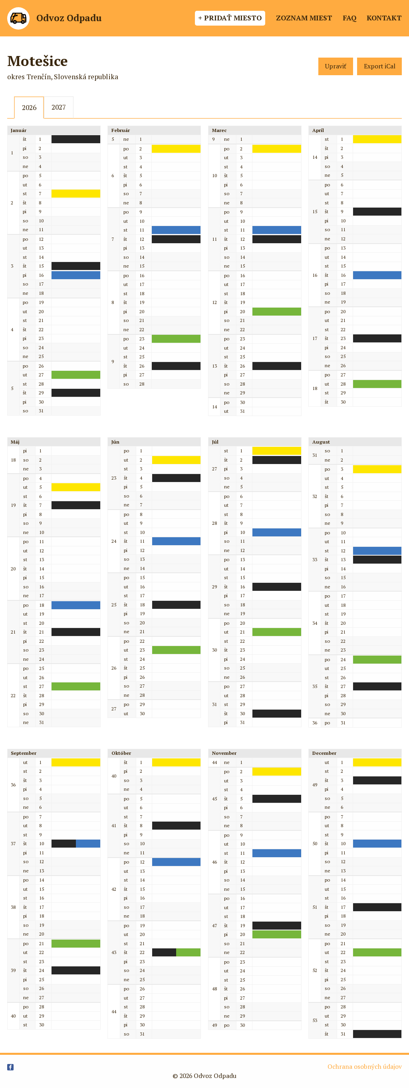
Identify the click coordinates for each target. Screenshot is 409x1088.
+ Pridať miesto (230, 17)
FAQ (349, 17)
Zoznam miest (304, 17)
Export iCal (379, 66)
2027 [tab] (59, 107)
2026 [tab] (29, 107)
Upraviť (335, 66)
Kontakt (384, 17)
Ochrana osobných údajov (365, 1066)
